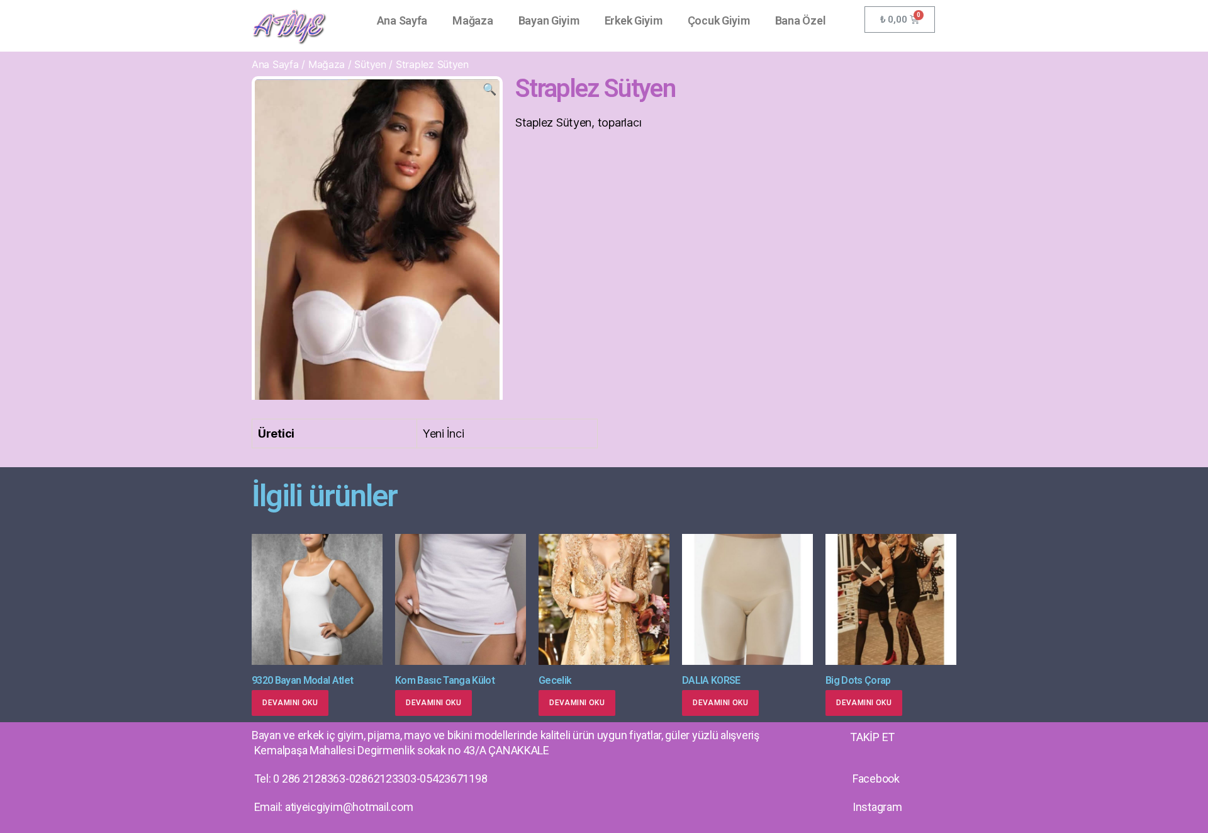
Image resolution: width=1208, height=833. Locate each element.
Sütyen (370, 64)
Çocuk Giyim (719, 20)
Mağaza (472, 20)
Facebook (876, 778)
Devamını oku (290, 702)
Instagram (877, 806)
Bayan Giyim (548, 20)
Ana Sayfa (402, 20)
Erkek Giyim (634, 20)
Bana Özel (800, 20)
